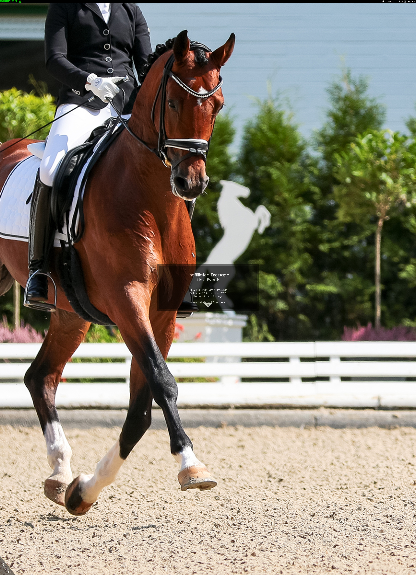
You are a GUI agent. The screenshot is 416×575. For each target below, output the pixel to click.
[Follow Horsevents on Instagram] (405, 2)
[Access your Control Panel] (20, 1)
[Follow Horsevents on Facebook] (399, 2)
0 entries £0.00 (389, 2)
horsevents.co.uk (8, 1)
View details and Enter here (208, 302)
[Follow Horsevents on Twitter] (402, 2)
